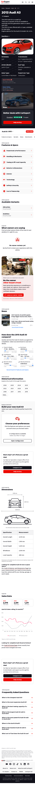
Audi (12, 8)
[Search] (26, 2)
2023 (26, 385)
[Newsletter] (22, 2)
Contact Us (14, 771)
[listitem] (5, 395)
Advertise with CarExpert (25, 768)
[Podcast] (28, 764)
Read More (5, 36)
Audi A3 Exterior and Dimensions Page (16, 568)
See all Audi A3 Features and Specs (18, 370)
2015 (26, 391)
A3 (15, 8)
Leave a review (9, 90)
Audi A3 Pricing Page (10, 645)
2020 (19, 388)
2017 (12, 391)
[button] (17, 101)
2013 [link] (18, 8)
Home (3, 8)
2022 (4, 388)
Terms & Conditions (18, 775)
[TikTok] (17, 764)
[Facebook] (10, 764)
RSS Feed (27, 775)
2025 (12, 385)
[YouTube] (7, 764)
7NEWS (21, 771)
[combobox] (11, 131)
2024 (19, 385)
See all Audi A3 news (17, 327)
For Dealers (6, 771)
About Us (5, 768)
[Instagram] (14, 764)
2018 (4, 391)
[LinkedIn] (25, 764)
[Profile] (29, 2)
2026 (5, 385)
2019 (26, 388)
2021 (12, 388)
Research (8, 8)
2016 (19, 391)
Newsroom (13, 768)
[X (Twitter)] (21, 764)
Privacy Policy (8, 775)
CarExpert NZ (28, 771)
